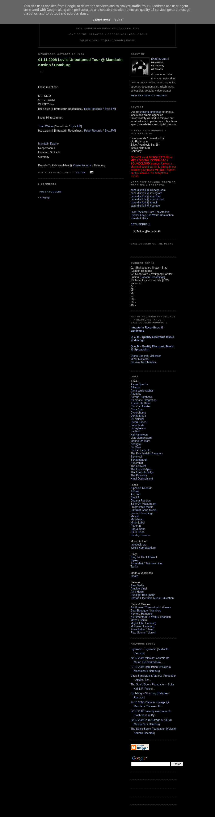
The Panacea (139, 475)
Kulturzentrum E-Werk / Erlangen (151, 616)
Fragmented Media (142, 506)
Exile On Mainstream (143, 503)
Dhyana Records (141, 500)
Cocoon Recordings (152, 277)
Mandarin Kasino (48, 143)
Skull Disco (137, 532)
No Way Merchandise (144, 362)
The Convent (138, 466)
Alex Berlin (137, 585)
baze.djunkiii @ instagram (146, 193)
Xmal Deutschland (142, 478)
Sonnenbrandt (139, 459)
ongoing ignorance (150, 111)
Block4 (135, 497)
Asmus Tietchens (141, 396)
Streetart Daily (139, 218)
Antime (135, 491)
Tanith (134, 566)
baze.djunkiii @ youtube (145, 205)
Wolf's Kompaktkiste (143, 547)
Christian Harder (140, 406)
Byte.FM (110, 108)
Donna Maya (138, 415)
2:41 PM (80, 172)
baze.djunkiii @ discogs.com (148, 189)
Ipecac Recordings (142, 513)
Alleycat (135, 387)
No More (136, 447)
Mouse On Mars (140, 440)
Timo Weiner (46, 126)
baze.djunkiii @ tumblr (144, 202)
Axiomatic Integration (143, 400)
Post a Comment (50, 192)
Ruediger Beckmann (143, 594)
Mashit (135, 516)
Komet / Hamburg (141, 613)
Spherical (136, 456)
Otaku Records (82, 165)
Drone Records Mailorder (146, 355)
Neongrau (136, 444)
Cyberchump (138, 412)
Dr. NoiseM (137, 418)
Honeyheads (138, 428)
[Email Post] (91, 172)
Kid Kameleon (139, 434)
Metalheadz (138, 519)
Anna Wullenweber (142, 390)
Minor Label (138, 522)
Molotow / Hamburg (142, 626)
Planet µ (136, 525)
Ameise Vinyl (139, 588)
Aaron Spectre (139, 384)
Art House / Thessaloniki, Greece (151, 607)
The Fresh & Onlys (142, 472)
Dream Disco (138, 422)
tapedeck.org (138, 544)
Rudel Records (93, 108)
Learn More (101, 19)
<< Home (44, 197)
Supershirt (137, 462)
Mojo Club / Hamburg (143, 623)
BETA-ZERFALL (140, 224)
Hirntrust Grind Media (143, 510)
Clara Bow (137, 409)
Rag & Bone (138, 528)
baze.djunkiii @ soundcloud (147, 199)
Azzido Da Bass (140, 403)
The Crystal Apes (141, 469)
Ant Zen (135, 494)
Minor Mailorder (140, 359)
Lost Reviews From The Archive (150, 211)
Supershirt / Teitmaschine (146, 563)
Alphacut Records (141, 488)
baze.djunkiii (160, 59)
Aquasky (136, 393)
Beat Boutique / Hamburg (146, 610)
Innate (134, 576)
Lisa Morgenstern (141, 437)
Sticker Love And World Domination (152, 215)
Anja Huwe (137, 591)
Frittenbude (137, 425)
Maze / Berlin (139, 620)
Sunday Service (140, 535)
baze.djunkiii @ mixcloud (146, 196)
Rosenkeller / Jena (142, 629)
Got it (119, 19)
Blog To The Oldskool (144, 557)
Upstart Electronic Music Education (152, 598)
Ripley (134, 560)
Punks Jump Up (140, 450)
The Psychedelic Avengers (147, 453)
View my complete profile (149, 95)
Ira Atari (135, 431)
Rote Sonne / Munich (143, 632)
